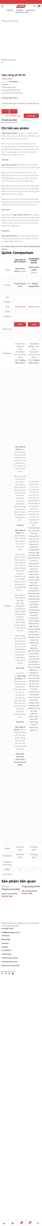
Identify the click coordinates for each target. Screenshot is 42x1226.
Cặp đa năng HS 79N (29, 891)
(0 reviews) (13, 82)
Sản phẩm (19, 10)
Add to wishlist (27, 75)
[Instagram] (9, 973)
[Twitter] (13, 973)
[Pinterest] (2, 973)
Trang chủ (9, 10)
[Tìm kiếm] (34, 6)
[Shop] (12, 1223)
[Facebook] (6, 973)
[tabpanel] (21, 188)
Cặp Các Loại (30, 10)
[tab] (9, 120)
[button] (20, 324)
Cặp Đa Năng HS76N (33, 260)
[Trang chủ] (4, 1223)
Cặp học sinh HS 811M (9, 894)
